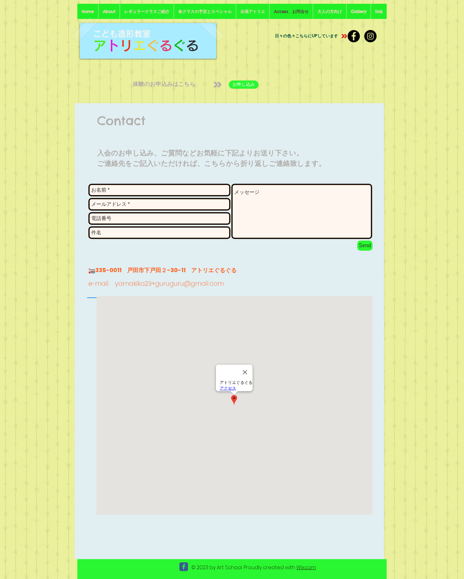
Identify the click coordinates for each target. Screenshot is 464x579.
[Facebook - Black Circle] (354, 36)
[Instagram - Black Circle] (370, 36)
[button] (147, 11)
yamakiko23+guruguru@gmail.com (169, 283)
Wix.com (306, 567)
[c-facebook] (183, 566)
